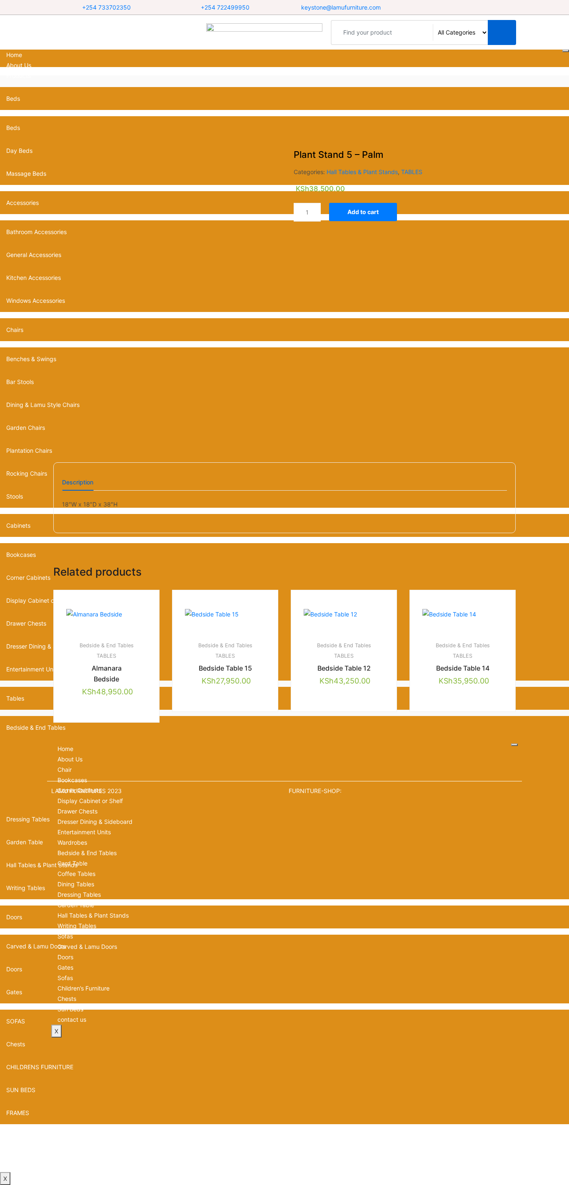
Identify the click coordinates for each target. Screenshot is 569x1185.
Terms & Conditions (32, 1156)
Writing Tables (76, 925)
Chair (64, 769)
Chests (15, 1044)
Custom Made (25, 1146)
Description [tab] (77, 482)
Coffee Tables (76, 873)
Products (18, 75)
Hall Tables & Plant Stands (362, 171)
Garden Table (75, 904)
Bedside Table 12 (344, 668)
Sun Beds (70, 1009)
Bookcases (21, 554)
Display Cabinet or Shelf (90, 800)
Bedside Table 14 (462, 668)
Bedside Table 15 (225, 668)
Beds (13, 98)
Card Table (72, 863)
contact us (20, 1166)
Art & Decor (21, 1135)
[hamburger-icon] (565, 51)
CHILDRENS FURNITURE (39, 1066)
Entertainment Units (84, 832)
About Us (18, 65)
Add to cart (363, 211)
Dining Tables (75, 884)
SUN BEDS (20, 1089)
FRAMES (17, 1112)
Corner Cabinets (28, 577)
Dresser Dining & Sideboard (94, 821)
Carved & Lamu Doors (87, 946)
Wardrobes (72, 842)
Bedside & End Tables (35, 727)
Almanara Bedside (107, 673)
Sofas (65, 936)
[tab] (77, 485)
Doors (65, 956)
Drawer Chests (77, 811)
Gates (65, 967)
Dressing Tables (79, 894)
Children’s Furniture (83, 988)
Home (14, 54)
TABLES (411, 171)
